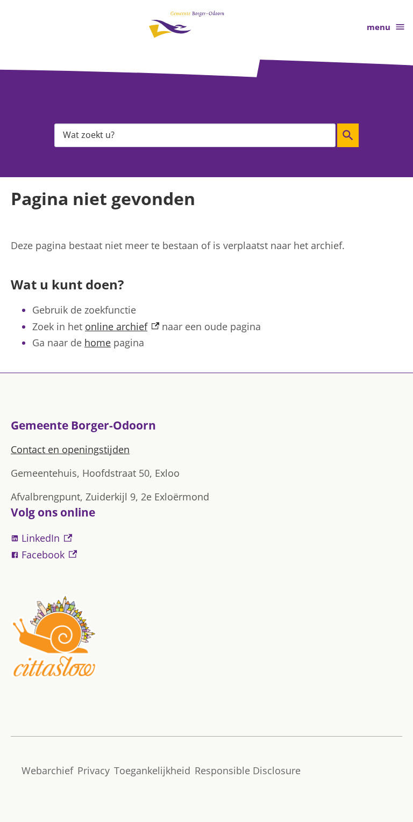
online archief (122, 326)
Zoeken (348, 135)
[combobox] (195, 135)
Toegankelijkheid (152, 770)
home (97, 342)
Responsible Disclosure (248, 770)
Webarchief (47, 770)
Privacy (93, 770)
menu (378, 26)
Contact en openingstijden (70, 449)
